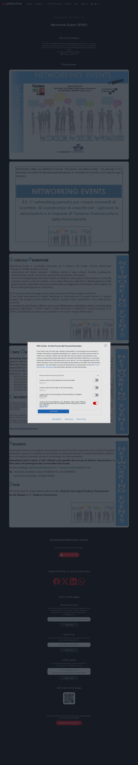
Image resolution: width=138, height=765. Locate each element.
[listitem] (69, 375)
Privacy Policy (81, 419)
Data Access (69, 419)
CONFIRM (53, 411)
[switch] (96, 380)
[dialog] (69, 382)
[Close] (106, 346)
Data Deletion (56, 419)
